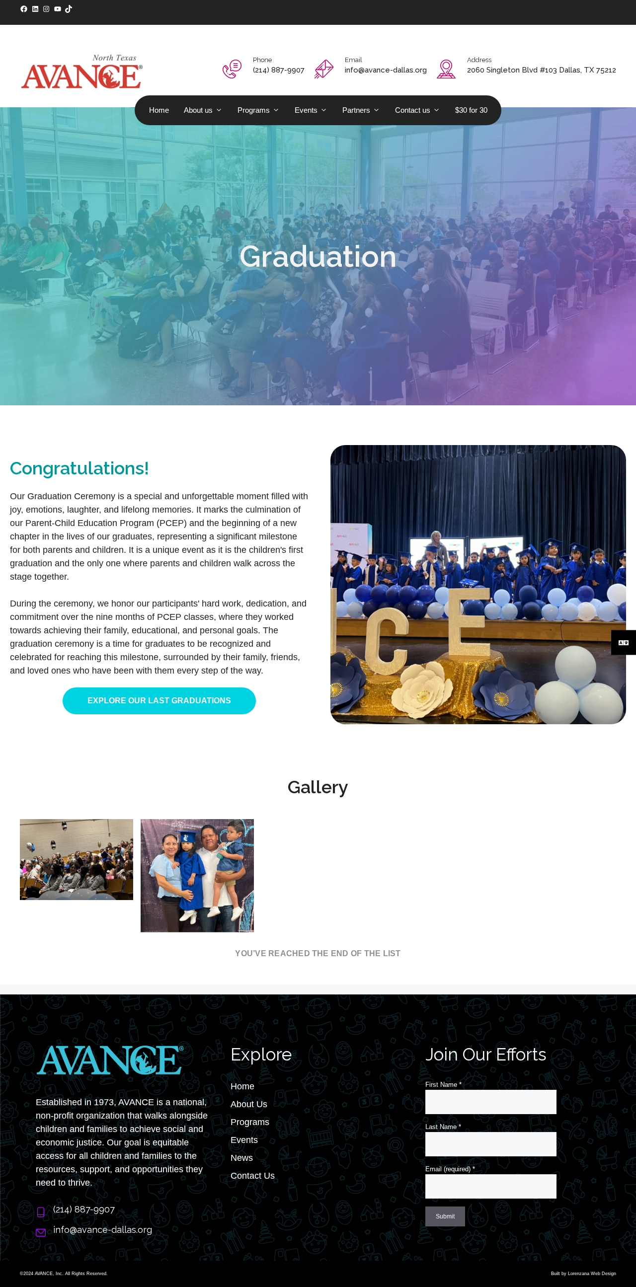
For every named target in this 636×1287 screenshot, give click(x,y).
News (242, 1158)
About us (198, 110)
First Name (443, 1084)
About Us (249, 1104)
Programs (254, 110)
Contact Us (253, 1176)
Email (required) (450, 1169)
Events (306, 110)
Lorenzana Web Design (592, 1273)
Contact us (412, 110)
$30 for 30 (471, 110)
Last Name (443, 1127)
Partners (356, 110)
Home (159, 110)
